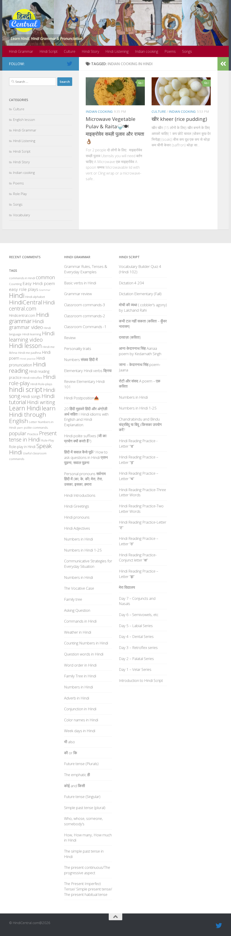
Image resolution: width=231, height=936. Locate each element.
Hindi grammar (29, 318)
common (45, 277)
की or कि (70, 752)
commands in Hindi (22, 278)
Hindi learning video (32, 336)
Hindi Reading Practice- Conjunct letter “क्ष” (138, 557)
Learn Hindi (25, 408)
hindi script (25, 389)
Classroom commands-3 (84, 304)
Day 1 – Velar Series (135, 669)
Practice (32, 434)
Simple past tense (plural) (84, 807)
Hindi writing (41, 402)
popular (17, 433)
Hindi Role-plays (41, 384)
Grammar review (78, 293)
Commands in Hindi (80, 621)
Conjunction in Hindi (80, 708)
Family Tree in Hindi (80, 675)
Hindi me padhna (29, 353)
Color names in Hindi (81, 719)
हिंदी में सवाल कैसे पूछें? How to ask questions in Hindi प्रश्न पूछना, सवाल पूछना (86, 457)
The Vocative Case (79, 588)
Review (70, 337)
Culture (69, 51)
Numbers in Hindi (78, 539)
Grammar (44, 290)
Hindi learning (31, 334)
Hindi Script (48, 51)
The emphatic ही (77, 774)
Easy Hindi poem (39, 283)
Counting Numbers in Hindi (86, 643)
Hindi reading (27, 367)
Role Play (20, 193)
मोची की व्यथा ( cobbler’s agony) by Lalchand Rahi (143, 307)
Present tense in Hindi (33, 436)
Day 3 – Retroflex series (138, 647)
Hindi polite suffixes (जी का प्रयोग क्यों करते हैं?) (85, 438)
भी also (69, 741)
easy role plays (23, 289)
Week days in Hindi (79, 730)
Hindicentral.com (22, 315)
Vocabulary (21, 215)
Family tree (73, 599)
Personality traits (77, 348)
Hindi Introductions (79, 495)
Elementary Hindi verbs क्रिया (88, 370)
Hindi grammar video (26, 324)
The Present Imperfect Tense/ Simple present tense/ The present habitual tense (88, 889)
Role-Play (47, 440)
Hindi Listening (117, 51)
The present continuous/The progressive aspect (87, 870)
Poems (170, 51)
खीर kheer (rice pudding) (179, 118)
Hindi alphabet (35, 297)
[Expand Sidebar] (223, 64)
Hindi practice (27, 358)
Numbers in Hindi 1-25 (83, 550)
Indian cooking (146, 51)
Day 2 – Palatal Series (136, 658)
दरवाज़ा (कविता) (130, 337)
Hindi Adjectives (77, 528)
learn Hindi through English (32, 414)
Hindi (16, 295)
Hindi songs (31, 396)
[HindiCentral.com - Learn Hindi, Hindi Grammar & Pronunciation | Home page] (24, 20)
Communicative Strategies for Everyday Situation (88, 563)
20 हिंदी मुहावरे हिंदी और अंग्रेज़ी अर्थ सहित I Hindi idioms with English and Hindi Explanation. (86, 416)
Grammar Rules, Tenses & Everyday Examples (85, 269)
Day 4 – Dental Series (136, 636)
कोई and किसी (74, 785)
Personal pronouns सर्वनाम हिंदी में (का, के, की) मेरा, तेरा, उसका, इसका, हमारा (85, 479)
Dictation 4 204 (131, 282)
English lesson (24, 119)
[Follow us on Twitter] (69, 63)
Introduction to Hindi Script (141, 680)
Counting (15, 284)
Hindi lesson (25, 346)
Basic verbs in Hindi (80, 282)
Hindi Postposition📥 (81, 397)
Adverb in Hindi (76, 698)
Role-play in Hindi (22, 446)
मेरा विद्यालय (127, 587)
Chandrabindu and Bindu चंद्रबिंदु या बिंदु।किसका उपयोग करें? (140, 424)
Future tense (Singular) (82, 796)
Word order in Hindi (80, 665)
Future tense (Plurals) (81, 763)
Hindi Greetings (76, 506)
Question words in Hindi (83, 654)
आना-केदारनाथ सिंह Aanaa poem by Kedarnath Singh (140, 351)
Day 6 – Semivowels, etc (138, 614)
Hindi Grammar (21, 51)
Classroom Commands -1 (85, 326)
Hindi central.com (32, 305)
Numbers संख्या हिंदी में (81, 359)
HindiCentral (25, 302)
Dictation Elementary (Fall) (140, 293)
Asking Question (77, 610)
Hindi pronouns (77, 517)
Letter (33, 422)
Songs (187, 51)
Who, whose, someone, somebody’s (83, 821)
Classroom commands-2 (84, 315)
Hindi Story (90, 51)
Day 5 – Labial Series (136, 625)
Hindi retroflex (32, 378)
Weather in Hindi (77, 632)
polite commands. (36, 427)
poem (20, 427)
